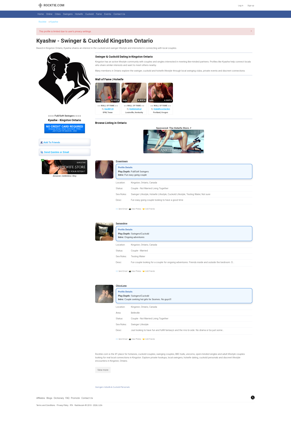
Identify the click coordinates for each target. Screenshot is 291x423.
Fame (99, 14)
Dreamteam (122, 161)
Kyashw (54, 21)
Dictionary (59, 398)
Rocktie (42, 21)
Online (49, 14)
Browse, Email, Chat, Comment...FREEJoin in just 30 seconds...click (64, 128)
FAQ (67, 398)
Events (107, 14)
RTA (71, 405)
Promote (75, 398)
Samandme (121, 223)
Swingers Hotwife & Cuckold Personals (112, 387)
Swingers (68, 14)
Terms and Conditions (45, 405)
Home (41, 14)
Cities (58, 14)
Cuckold (89, 14)
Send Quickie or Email (56, 152)
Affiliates (40, 398)
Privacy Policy (62, 405)
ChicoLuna (121, 286)
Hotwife (79, 14)
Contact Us (119, 14)
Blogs (49, 398)
